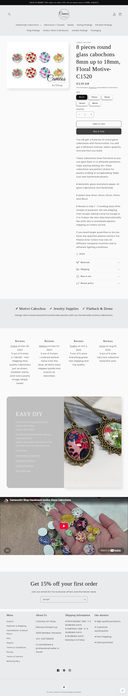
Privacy (10, 652)
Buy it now (98, 131)
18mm (95, 103)
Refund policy (13, 661)
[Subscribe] (85, 599)
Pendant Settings (25, 460)
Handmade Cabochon (28, 455)
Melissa (43, 346)
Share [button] (82, 254)
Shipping (92, 87)
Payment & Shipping (16, 626)
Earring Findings (24, 465)
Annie (102, 346)
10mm (94, 97)
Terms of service (15, 656)
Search (10, 621)
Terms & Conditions (16, 647)
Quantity (80, 109)
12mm (107, 97)
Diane (14, 346)
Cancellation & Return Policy (17, 632)
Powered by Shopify (74, 692)
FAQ (8, 638)
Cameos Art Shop (59, 692)
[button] (9, 14)
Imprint (10, 643)
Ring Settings (23, 470)
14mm (82, 103)
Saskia (73, 346)
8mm (81, 97)
